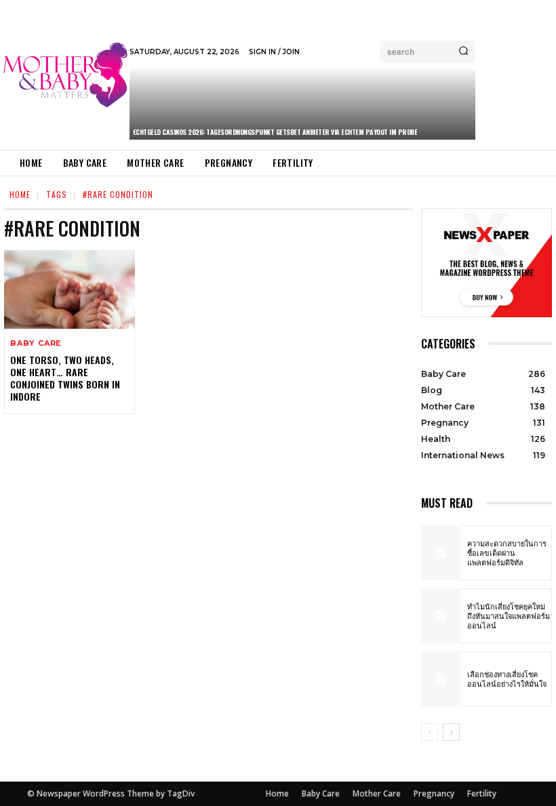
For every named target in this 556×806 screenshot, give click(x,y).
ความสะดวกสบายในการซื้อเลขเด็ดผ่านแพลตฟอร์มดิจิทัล (507, 553)
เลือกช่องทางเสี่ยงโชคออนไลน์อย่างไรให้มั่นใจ (507, 678)
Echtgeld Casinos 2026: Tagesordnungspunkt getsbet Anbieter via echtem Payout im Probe (275, 132)
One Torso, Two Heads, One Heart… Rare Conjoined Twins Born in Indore (65, 378)
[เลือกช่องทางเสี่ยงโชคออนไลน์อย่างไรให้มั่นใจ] (440, 678)
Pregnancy (434, 793)
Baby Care (36, 343)
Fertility (481, 793)
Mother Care (377, 793)
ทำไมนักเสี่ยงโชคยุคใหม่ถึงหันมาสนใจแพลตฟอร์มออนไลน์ (508, 616)
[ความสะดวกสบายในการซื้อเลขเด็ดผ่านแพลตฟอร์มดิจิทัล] (440, 552)
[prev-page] (429, 732)
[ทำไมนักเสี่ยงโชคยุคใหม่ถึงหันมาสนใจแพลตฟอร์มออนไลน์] (440, 615)
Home (20, 194)
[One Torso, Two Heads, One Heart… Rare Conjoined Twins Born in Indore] (69, 289)
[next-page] (451, 732)
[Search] (463, 51)
